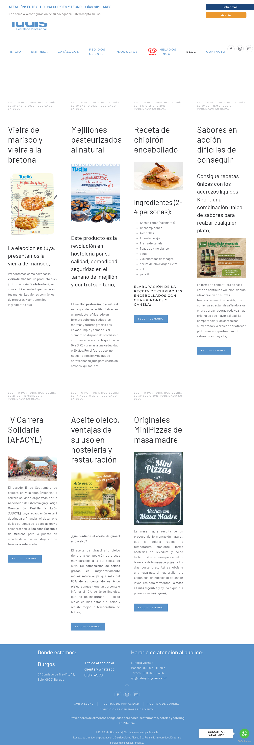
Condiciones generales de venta (127, 709)
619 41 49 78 (93, 675)
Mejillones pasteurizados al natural (96, 139)
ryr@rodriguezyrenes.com (149, 678)
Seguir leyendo (151, 318)
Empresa (39, 51)
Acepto (226, 15)
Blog (191, 51)
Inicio (15, 51)
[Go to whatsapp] (244, 733)
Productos (127, 51)
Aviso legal (83, 703)
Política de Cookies (163, 703)
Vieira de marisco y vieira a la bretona (25, 144)
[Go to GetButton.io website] (244, 741)
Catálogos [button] (68, 51)
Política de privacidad (120, 703)
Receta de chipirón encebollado (156, 139)
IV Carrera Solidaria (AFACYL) (25, 429)
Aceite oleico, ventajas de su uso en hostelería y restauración (95, 439)
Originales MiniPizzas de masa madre (158, 429)
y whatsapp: (106, 669)
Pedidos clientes (97, 52)
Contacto (215, 51)
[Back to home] (28, 24)
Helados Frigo (168, 52)
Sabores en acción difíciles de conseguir (217, 144)
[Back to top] (127, 685)
